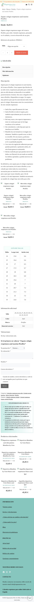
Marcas (8, 9)
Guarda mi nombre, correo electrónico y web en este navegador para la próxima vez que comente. (17, 379)
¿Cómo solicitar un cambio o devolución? (15, 517)
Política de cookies (8, 553)
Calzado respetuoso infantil (12, 397)
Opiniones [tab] (5, 75)
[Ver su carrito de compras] (26, 4)
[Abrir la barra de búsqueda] (29, 4)
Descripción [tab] (6, 67)
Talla (3, 46)
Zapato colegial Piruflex (7, 399)
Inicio (3, 9)
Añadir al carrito (21, 52)
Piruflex (13, 9)
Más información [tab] (8, 71)
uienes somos (8, 507)
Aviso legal (6, 543)
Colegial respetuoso (25, 397)
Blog (4, 527)
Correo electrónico (7, 369)
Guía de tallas (7, 61)
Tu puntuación (6, 348)
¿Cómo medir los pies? (10, 522)
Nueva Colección (10, 395)
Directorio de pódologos (10, 532)
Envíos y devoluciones (10, 512)
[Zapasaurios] (8, 4)
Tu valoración (6, 351)
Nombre (4, 362)
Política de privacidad (9, 548)
